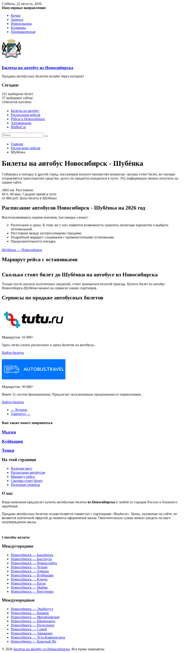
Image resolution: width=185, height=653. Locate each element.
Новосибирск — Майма (29, 587)
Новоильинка (21, 24)
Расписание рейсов (25, 148)
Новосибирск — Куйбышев (32, 575)
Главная (17, 144)
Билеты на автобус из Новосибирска (37, 67)
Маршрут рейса (23, 476)
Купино (19, 410)
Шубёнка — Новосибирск (22, 250)
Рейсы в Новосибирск (28, 119)
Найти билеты (13, 352)
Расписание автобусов (28, 472)
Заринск (17, 19)
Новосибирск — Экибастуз (32, 609)
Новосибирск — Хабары (30, 571)
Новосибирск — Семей (29, 629)
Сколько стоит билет (27, 481)
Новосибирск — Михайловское (35, 617)
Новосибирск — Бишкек (30, 613)
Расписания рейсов (25, 115)
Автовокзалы (21, 123)
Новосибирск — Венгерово (32, 591)
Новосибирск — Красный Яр (33, 641)
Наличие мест (21, 468)
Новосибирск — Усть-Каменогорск (38, 637)
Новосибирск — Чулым (29, 567)
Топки (8, 450)
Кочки (16, 15)
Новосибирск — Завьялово (32, 633)
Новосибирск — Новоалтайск (34, 563)
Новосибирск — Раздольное (32, 625)
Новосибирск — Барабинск (32, 555)
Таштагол (20, 414)
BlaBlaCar (18, 127)
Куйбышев (12, 441)
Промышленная (23, 32)
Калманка (18, 28)
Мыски (9, 432)
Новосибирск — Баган (28, 583)
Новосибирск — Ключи (29, 579)
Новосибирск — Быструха (31, 559)
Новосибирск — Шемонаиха (33, 621)
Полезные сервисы (25, 485)
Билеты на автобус (25, 111)
